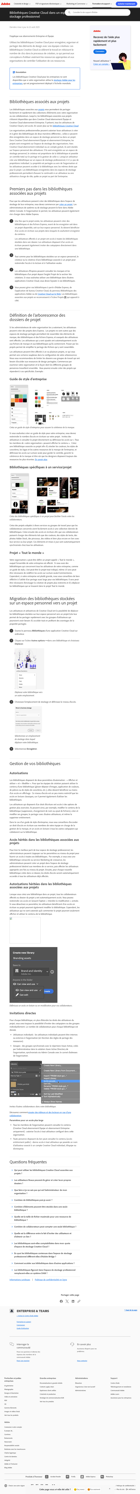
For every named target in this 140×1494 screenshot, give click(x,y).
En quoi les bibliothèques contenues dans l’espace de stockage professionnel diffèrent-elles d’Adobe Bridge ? (43, 1255)
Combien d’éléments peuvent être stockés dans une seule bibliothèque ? (40, 1208)
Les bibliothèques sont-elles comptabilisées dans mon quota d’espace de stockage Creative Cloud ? (42, 1245)
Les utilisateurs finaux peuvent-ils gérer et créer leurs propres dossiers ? (42, 1182)
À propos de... (8, 1431)
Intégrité (7, 1460)
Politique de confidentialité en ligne (51, 1279)
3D (5, 1404)
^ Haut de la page (130, 1310)
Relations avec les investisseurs (14, 1449)
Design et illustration (11, 1393)
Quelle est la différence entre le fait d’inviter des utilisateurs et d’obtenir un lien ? (42, 1235)
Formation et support (101, 4)
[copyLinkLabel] (79, 1302)
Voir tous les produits (11, 1415)
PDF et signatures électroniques (47, 4)
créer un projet (66, 204)
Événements (8, 1438)
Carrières (7, 1434)
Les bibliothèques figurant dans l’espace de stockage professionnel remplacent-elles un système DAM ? (44, 1272)
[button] (15, 1486)
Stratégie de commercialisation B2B (52, 1398)
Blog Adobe (8, 1468)
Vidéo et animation (10, 1397)
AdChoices (132, 1489)
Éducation (78, 1383)
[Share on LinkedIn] (73, 1302)
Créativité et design (21, 4)
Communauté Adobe (117, 1390)
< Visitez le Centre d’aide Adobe (27, 1316)
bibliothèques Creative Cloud (65, 126)
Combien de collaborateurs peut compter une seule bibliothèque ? (45, 1226)
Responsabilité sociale (11, 1445)
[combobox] (97, 12)
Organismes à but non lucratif (85, 1387)
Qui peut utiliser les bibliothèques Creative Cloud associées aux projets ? (43, 1172)
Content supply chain (47, 1387)
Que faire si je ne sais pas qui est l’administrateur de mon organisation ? (40, 1192)
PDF (5, 1400)
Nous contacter (82, 1361)
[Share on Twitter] (67, 1302)
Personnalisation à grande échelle (51, 1383)
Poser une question (23, 1361)
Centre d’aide (115, 1383)
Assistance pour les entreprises (121, 1398)
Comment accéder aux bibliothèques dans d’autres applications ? (44, 1263)
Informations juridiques (20, 1279)
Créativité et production (48, 1394)
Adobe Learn (115, 1394)
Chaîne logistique (10, 1453)
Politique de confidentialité (125, 1486)
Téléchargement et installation (121, 1387)
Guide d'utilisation (23, 1328)
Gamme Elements (10, 1408)
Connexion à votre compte (13, 1427)
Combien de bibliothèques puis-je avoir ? (33, 1200)
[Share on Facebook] (61, 1302)
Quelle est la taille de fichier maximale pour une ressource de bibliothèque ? (42, 1218)
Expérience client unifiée (48, 1390)
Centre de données (10, 1457)
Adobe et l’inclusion (10, 1464)
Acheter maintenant (126, 4)
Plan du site (120, 1489)
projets (41, 109)
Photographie (8, 1389)
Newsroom (8, 1442)
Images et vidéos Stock (12, 1411)
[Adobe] (5, 4)
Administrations (80, 1390)
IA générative (8, 1386)
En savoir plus (41, 459)
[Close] (109, 1488)
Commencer (21, 1325)
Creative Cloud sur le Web (49, 294)
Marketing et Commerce (75, 4)
